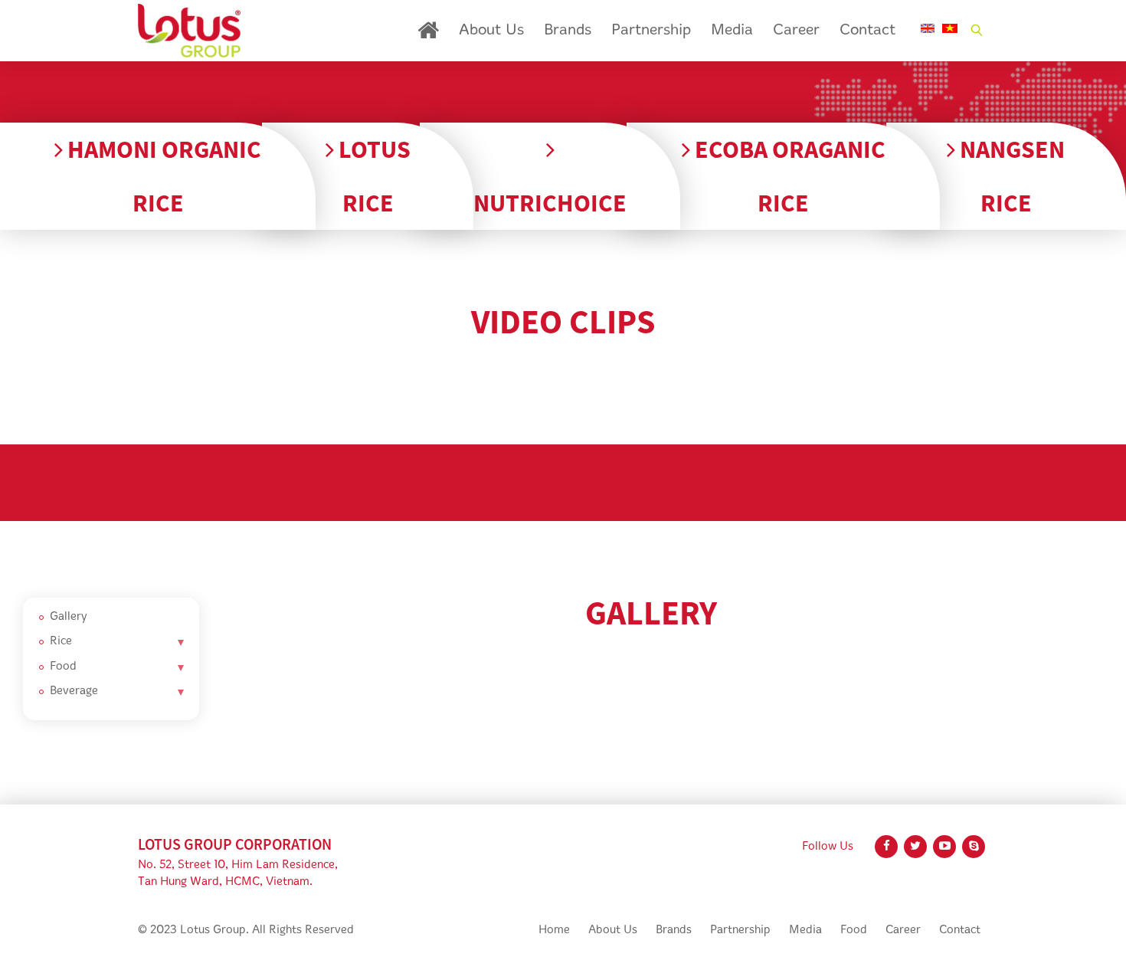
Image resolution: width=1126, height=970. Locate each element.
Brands (567, 30)
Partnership (651, 30)
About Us (491, 30)
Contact (867, 30)
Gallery (68, 617)
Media (732, 30)
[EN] (928, 28)
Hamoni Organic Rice (162, 176)
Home (428, 30)
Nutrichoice (550, 203)
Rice (61, 641)
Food (63, 667)
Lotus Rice (372, 176)
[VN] (949, 28)
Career (796, 30)
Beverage (74, 691)
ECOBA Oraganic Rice (787, 176)
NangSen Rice (1010, 176)
